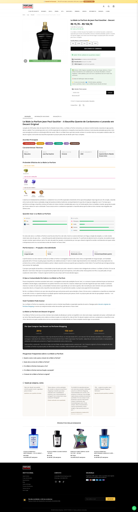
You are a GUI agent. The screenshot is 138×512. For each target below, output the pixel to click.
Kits (62, 11)
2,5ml (78, 43)
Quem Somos (26, 476)
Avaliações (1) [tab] (57, 116)
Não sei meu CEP (76, 95)
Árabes (56, 11)
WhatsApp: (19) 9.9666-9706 (60, 478)
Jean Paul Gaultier (84, 101)
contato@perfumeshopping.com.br (62, 476)
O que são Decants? (33, 11)
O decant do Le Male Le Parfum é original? (37, 374)
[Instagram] (55, 481)
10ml (95, 43)
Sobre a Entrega (27, 484)
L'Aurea (108, 11)
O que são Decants (27, 478)
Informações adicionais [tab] (42, 116)
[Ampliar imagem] (25, 61)
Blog (24, 482)
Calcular (110, 92)
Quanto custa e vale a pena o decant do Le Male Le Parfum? (42, 358)
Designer (43, 11)
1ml (73, 43)
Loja (28, 14)
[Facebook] (59, 481)
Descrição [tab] (28, 116)
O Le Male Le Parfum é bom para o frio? (36, 366)
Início (24, 14)
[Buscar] (108, 6)
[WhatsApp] (79, 105)
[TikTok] (63, 481)
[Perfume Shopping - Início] (28, 6)
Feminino (77, 11)
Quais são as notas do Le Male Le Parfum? (37, 362)
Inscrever (110, 499)
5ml (84, 43)
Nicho (50, 11)
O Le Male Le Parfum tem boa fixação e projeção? (39, 370)
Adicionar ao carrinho (93, 49)
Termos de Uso (26, 488)
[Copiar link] (83, 105)
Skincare (100, 11)
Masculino (69, 11)
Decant (32, 14)
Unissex (84, 11)
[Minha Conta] (103, 6)
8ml (90, 43)
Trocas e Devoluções (28, 486)
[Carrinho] (113, 6)
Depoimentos (92, 11)
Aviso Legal (25, 490)
